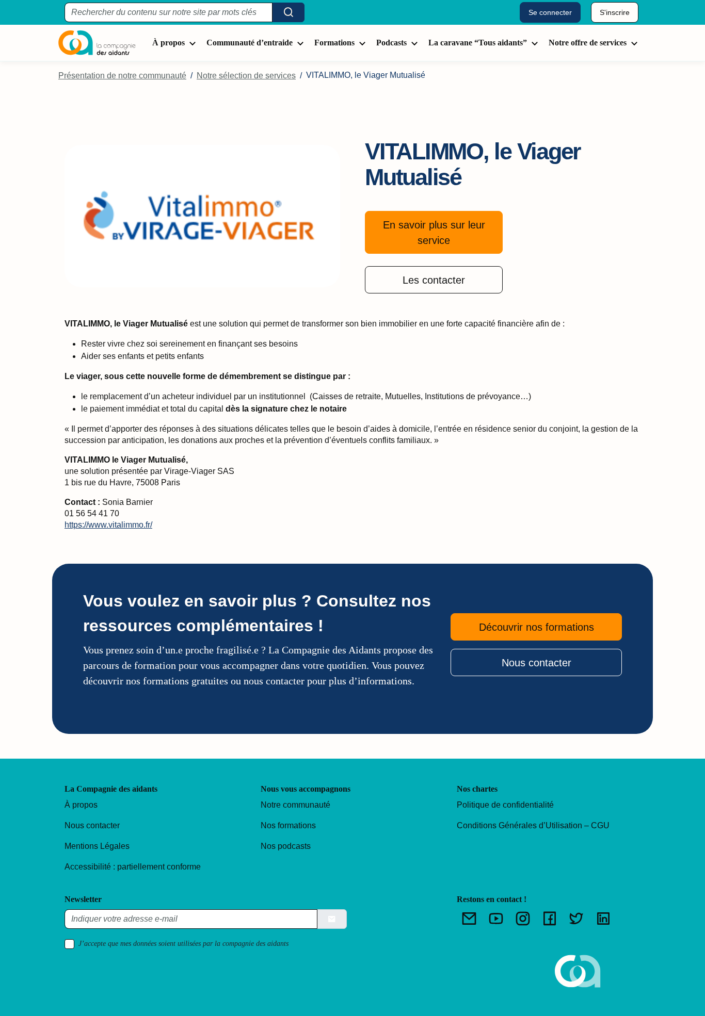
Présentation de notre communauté (122, 75)
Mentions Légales (97, 846)
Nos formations (288, 825)
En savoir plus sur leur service (434, 232)
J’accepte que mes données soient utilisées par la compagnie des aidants (183, 943)
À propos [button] (168, 42)
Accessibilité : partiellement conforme (133, 866)
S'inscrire (615, 12)
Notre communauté (295, 804)
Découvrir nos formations (536, 627)
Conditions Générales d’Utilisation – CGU (533, 825)
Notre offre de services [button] (588, 42)
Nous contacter (536, 662)
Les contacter (434, 280)
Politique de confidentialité (505, 804)
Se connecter (550, 12)
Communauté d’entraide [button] (249, 42)
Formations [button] (334, 42)
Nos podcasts (286, 846)
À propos (81, 804)
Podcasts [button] (391, 42)
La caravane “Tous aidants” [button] (477, 42)
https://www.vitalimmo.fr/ (108, 524)
